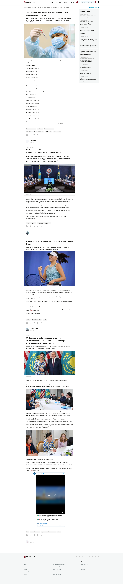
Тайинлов (34, 7)
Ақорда (29, 7)
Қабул (58, 532)
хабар (31, 310)
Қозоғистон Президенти (43, 223)
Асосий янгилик (48, 129)
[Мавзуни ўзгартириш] (78, 2)
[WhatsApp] (30, 135)
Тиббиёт (40, 129)
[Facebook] (38, 135)
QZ (84, 2)
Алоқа (82, 566)
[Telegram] (34, 135)
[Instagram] (27, 135)
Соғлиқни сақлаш (31, 129)
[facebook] (85, 556)
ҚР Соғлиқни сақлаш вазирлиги (35, 131)
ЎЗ (95, 2)
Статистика (49, 131)
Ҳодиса (39, 7)
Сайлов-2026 (66, 7)
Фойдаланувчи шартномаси (59, 564)
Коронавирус (57, 131)
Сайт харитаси (84, 564)
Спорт (44, 319)
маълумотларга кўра (40, 60)
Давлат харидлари (57, 574)
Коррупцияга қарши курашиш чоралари (61, 571)
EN (88, 2)
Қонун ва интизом (46, 7)
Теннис (28, 319)
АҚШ (27, 532)
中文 (91, 2)
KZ (82, 2)
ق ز (93, 2)
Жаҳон (25, 574)
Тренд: (25, 7)
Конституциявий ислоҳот (57, 7)
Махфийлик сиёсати (57, 566)
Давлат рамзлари (57, 569)
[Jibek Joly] (92, 7)
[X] (41, 135)
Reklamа (83, 569)
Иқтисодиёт (26, 571)
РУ (86, 2)
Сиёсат (25, 566)
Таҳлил (72, 2)
